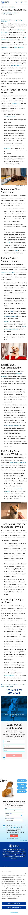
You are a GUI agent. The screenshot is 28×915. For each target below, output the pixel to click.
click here (18, 838)
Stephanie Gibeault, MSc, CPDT (10, 13)
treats (11, 311)
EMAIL (6, 808)
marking (20, 20)
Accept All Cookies (14, 903)
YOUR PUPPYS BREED (8, 813)
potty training (6, 20)
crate (16, 250)
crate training (13, 20)
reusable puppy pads (9, 116)
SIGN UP (14, 835)
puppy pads (4, 21)
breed (9, 146)
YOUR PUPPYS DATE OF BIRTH (9, 818)
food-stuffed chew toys (10, 316)
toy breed (6, 148)
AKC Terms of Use (15, 827)
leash (9, 242)
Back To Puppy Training (8, 7)
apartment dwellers (16, 65)
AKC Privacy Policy (23, 840)
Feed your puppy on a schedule (12, 425)
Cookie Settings (14, 912)
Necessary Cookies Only (14, 907)
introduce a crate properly (8, 272)
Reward (6, 321)
